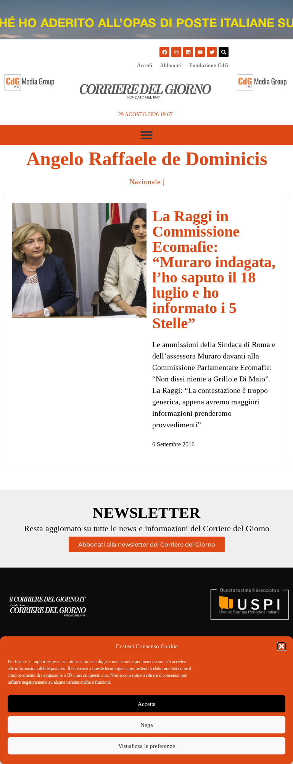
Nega (146, 725)
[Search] (224, 52)
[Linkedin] (188, 52)
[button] (281, 646)
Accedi (144, 65)
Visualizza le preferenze (146, 746)
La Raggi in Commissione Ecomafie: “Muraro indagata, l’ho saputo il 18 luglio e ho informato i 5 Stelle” (213, 270)
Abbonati (171, 65)
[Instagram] (176, 52)
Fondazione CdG (209, 65)
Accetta (147, 704)
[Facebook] (164, 52)
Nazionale (145, 181)
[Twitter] (212, 52)
